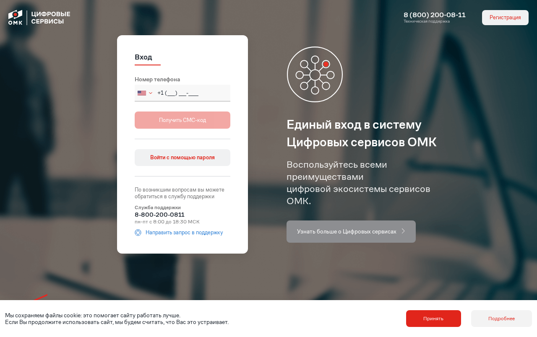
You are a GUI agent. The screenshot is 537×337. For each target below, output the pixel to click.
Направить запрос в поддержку (184, 232)
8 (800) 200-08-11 (435, 15)
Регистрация (505, 17)
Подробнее (501, 318)
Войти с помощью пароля (182, 157)
